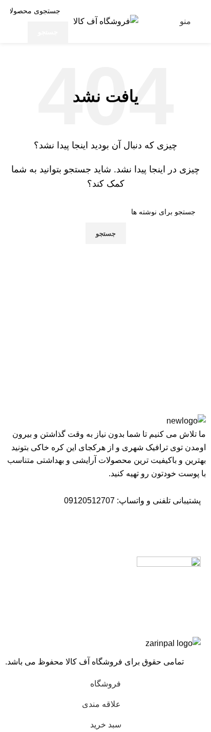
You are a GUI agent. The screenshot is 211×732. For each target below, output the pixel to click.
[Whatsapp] (160, 530)
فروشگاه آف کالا (95, 661)
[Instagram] (188, 530)
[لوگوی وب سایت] (105, 20)
